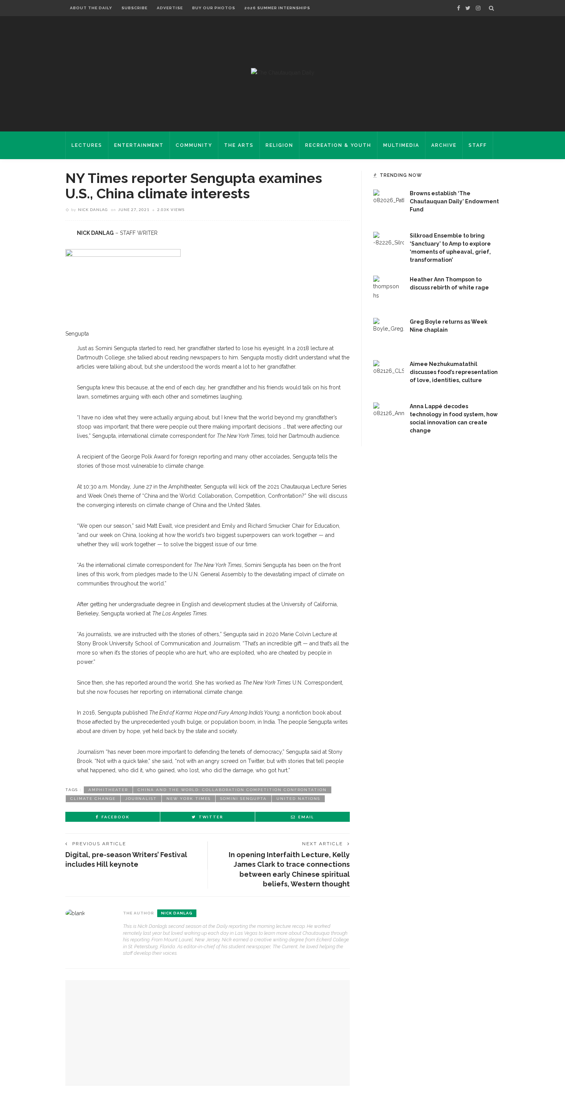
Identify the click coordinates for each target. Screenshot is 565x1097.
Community (194, 145)
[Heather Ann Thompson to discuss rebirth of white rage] (388, 291)
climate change (93, 798)
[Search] (491, 8)
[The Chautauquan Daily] (282, 72)
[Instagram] (478, 8)
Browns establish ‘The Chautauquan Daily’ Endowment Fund (454, 201)
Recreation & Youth (338, 145)
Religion (279, 145)
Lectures (86, 145)
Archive (444, 145)
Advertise (170, 8)
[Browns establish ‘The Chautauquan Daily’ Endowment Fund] (388, 204)
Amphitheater (108, 790)
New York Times (188, 798)
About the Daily (91, 8)
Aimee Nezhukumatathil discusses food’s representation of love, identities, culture (454, 372)
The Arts (239, 145)
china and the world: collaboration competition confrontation (232, 790)
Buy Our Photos (213, 8)
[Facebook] (458, 8)
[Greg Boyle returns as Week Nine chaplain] (388, 333)
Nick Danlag (93, 209)
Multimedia (401, 145)
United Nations (298, 798)
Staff (478, 145)
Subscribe (134, 8)
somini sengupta (243, 798)
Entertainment (139, 145)
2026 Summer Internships (277, 8)
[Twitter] (468, 8)
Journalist (141, 798)
